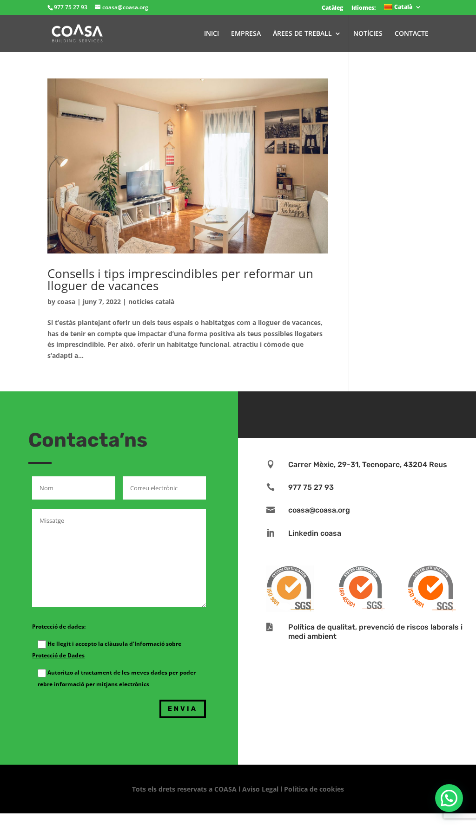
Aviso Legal (260, 789)
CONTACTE (412, 34)
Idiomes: (363, 8)
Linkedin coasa (314, 533)
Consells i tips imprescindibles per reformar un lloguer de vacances (180, 279)
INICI (211, 34)
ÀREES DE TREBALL (302, 34)
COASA (226, 789)
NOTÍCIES (368, 34)
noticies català (151, 301)
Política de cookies (314, 789)
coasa (66, 301)
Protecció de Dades (58, 655)
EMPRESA (246, 34)
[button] (449, 798)
